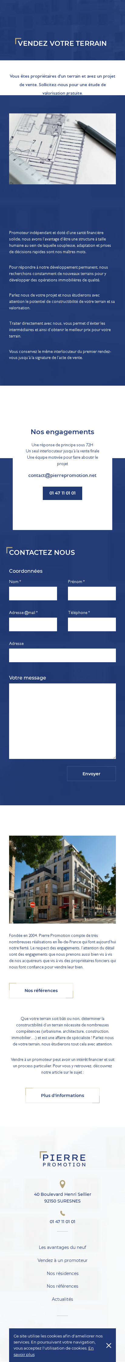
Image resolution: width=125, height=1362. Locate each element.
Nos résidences (63, 1273)
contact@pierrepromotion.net (62, 476)
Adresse (16, 644)
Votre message (27, 678)
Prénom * (76, 582)
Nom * (15, 582)
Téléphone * (79, 613)
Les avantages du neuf (62, 1247)
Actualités (62, 1299)
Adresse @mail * (23, 613)
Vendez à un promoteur (63, 1260)
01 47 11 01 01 (62, 493)
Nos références (62, 1286)
